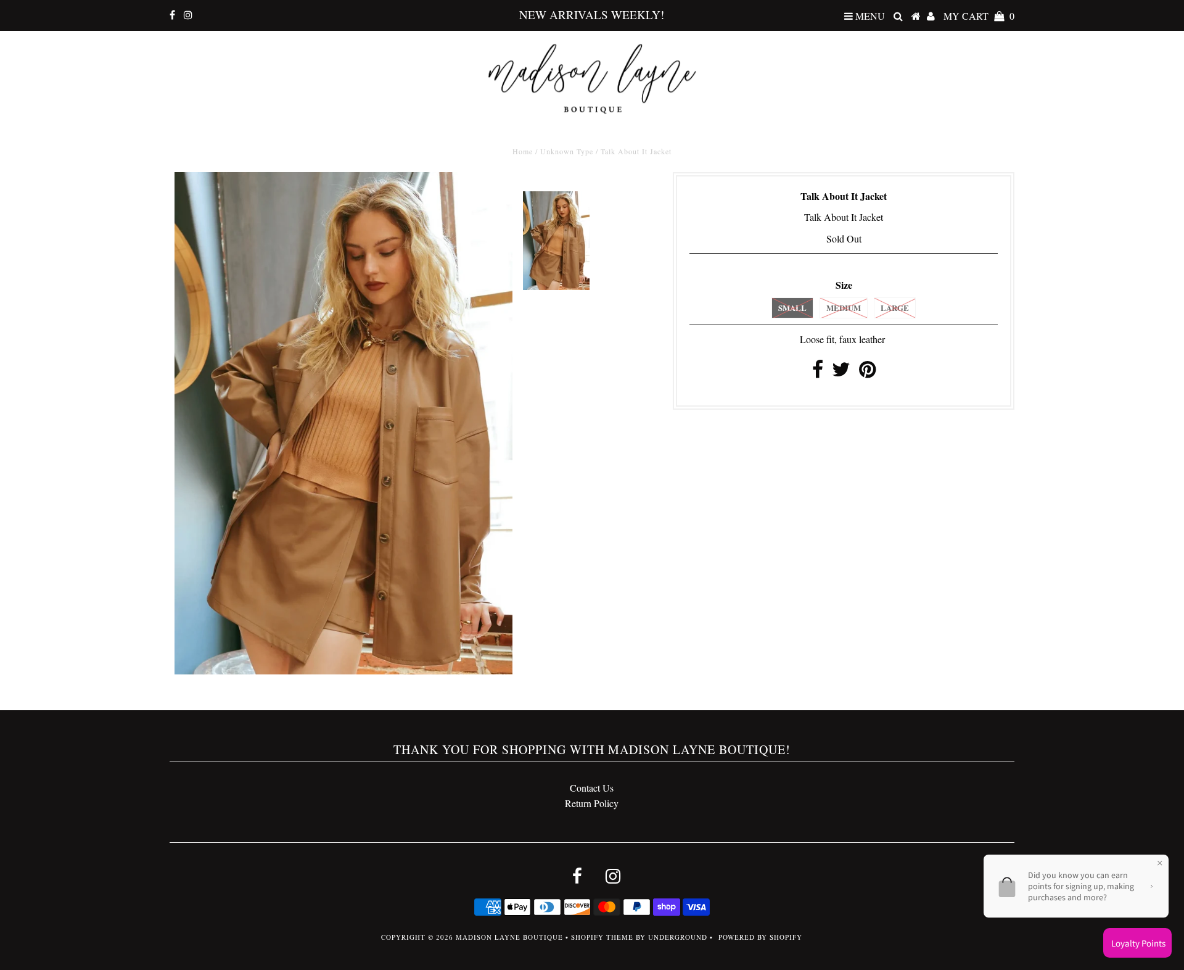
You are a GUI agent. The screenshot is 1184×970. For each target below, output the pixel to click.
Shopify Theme (602, 937)
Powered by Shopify (760, 937)
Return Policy (592, 803)
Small (792, 307)
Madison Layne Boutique (509, 937)
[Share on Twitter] (841, 372)
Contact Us (592, 787)
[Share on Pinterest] (867, 372)
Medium (843, 307)
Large (895, 307)
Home (522, 151)
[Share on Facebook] (817, 372)
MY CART (979, 15)
